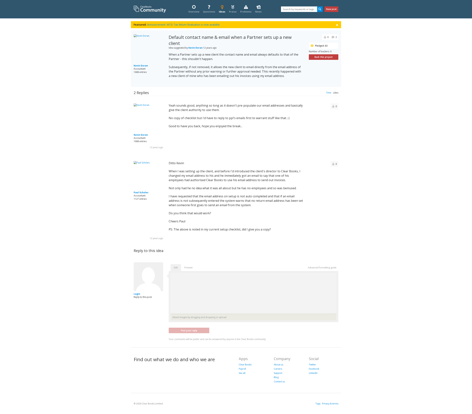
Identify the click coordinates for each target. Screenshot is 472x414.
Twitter (312, 364)
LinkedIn (313, 373)
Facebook (314, 368)
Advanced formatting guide (322, 267)
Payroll (242, 368)
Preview (188, 267)
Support (278, 373)
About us (278, 364)
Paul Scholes (141, 192)
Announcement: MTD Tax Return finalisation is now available (183, 24)
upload (222, 317)
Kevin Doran (141, 65)
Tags (317, 403)
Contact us (279, 381)
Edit (176, 267)
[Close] (337, 25)
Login (137, 293)
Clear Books (245, 364)
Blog (276, 377)
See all (242, 373)
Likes (335, 92)
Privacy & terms (330, 403)
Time (328, 92)
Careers (278, 368)
